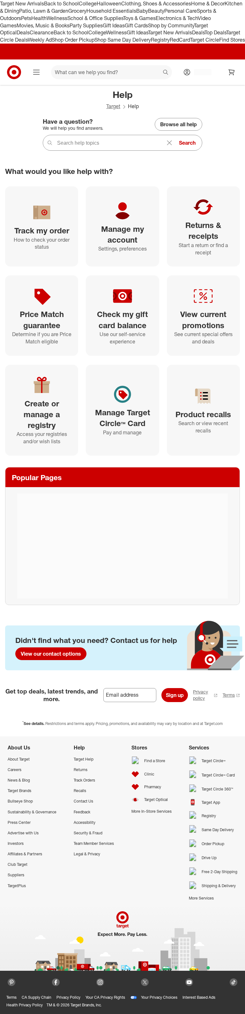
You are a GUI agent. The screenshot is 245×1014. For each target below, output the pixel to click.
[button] (3, 1011)
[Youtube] (189, 982)
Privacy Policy (68, 997)
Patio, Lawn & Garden (43, 11)
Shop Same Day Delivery (122, 40)
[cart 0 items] (232, 72)
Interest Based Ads (198, 997)
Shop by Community (171, 25)
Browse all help (178, 124)
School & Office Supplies (95, 18)
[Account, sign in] (199, 72)
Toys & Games (139, 18)
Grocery (77, 11)
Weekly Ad (40, 40)
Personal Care (180, 11)
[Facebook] (56, 982)
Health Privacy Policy (24, 1005)
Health (39, 18)
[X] (145, 982)
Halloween (109, 3)
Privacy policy (200, 695)
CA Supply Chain (36, 997)
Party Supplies (86, 25)
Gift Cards (136, 25)
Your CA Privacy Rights (105, 997)
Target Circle (204, 40)
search (166, 73)
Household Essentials (111, 11)
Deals (23, 32)
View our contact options (51, 654)
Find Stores (232, 40)
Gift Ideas (114, 25)
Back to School (61, 3)
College (88, 3)
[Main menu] (36, 72)
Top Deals (215, 32)
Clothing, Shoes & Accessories (156, 3)
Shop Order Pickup (73, 40)
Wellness (57, 18)
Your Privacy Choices (159, 997)
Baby (142, 11)
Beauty (156, 11)
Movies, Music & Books (43, 25)
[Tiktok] (233, 982)
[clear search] (169, 143)
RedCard (180, 40)
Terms (229, 695)
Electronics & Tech (177, 18)
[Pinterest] (11, 982)
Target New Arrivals (22, 3)
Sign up (175, 695)
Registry (160, 40)
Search (187, 143)
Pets (26, 18)
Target (113, 106)
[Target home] (14, 72)
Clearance (42, 32)
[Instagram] (100, 982)
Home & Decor (208, 3)
